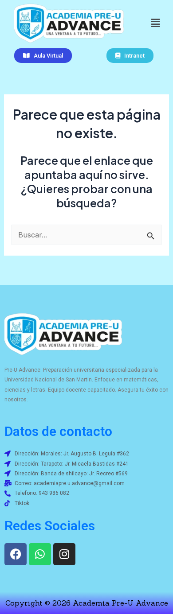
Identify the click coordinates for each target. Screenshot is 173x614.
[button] (155, 23)
